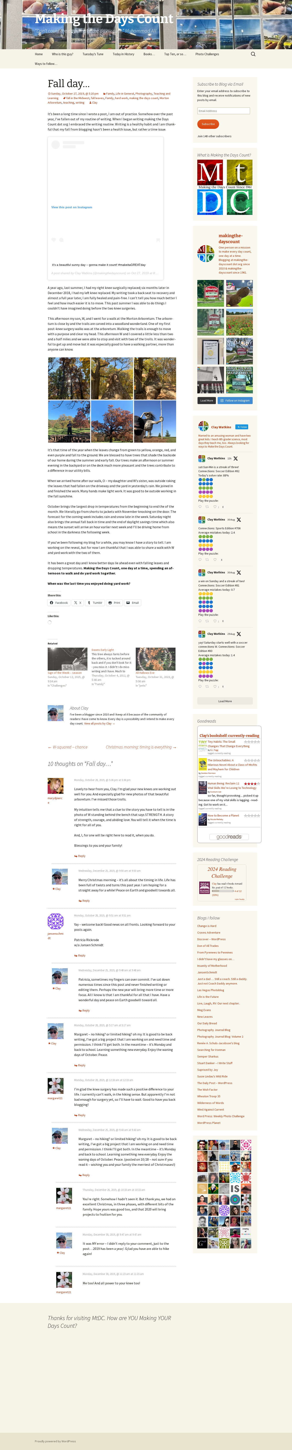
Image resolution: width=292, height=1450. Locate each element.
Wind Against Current (210, 1109)
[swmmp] (202, 1177)
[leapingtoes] (224, 1177)
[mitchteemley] (246, 1243)
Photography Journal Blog (213, 1030)
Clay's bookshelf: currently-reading (229, 735)
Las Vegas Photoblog (210, 990)
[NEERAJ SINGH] (246, 1210)
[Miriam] (235, 1166)
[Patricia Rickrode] (224, 1210)
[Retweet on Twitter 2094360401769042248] (208, 507)
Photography (144, 93)
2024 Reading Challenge (222, 872)
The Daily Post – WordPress (214, 1083)
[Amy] (213, 1177)
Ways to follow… (46, 64)
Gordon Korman (208, 773)
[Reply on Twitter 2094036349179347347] (200, 621)
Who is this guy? (62, 54)
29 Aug (231, 633)
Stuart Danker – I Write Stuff (214, 1063)
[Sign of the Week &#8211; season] (67, 659)
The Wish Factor (207, 1090)
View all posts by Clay (99, 723)
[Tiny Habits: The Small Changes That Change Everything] (203, 745)
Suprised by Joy (207, 1070)
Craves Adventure (208, 932)
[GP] (213, 1166)
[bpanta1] (224, 1232)
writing (80, 102)
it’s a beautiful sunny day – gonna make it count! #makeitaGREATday (99, 264)
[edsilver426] (235, 1177)
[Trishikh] (235, 1145)
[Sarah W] (213, 1232)
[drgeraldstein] (202, 1221)
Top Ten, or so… (175, 54)
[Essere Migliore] (213, 1243)
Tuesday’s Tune (93, 54)
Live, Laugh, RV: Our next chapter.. (218, 1003)
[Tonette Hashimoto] (246, 1177)
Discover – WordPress (211, 939)
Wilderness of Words (210, 1103)
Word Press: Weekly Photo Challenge (221, 1116)
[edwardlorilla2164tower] (224, 1243)
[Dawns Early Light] (114, 667)
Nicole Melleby (216, 819)
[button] (69, 378)
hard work (121, 98)
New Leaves (205, 1017)
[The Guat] (202, 1243)
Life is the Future (208, 997)
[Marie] (224, 1155)
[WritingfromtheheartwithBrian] (202, 1210)
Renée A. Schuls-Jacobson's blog (218, 1043)
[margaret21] (246, 1199)
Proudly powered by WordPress (55, 1441)
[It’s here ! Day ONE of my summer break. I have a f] (239, 380)
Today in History (123, 54)
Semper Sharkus (207, 1056)
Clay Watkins (83, 273)
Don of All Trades (208, 946)
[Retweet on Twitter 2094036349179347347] (208, 621)
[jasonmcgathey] (213, 1145)
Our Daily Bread (207, 1023)
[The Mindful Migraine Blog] (235, 1199)
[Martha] (246, 1188)
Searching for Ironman (211, 1050)
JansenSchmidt (207, 972)
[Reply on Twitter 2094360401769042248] (200, 507)
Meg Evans (204, 1010)
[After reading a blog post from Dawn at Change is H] (239, 322)
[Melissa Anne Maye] (224, 1188)
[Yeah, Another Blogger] (213, 1155)
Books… (149, 54)
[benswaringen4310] (213, 1221)
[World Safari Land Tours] (202, 1188)
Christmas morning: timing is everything (141, 747)
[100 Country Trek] (246, 1166)
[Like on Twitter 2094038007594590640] (216, 560)
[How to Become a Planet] (203, 819)
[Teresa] (235, 1155)
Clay (94, 102)
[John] (202, 1232)
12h (229, 458)
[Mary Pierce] (246, 1145)
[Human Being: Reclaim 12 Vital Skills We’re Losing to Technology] (203, 787)
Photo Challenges (207, 54)
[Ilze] (213, 1210)
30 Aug (231, 519)
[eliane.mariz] (235, 1243)
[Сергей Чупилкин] (224, 1199)
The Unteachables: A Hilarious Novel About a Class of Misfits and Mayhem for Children (232, 764)
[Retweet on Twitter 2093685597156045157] (208, 687)
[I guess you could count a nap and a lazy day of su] (210, 380)
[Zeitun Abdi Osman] (235, 1221)
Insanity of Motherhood (212, 966)
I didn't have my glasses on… (215, 959)
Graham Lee (215, 791)
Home (39, 54)
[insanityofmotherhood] (246, 1232)
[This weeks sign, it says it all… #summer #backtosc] (210, 293)
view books (240, 899)
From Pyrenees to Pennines (215, 952)
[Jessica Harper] (235, 1210)
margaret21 (55, 1098)
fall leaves (97, 98)
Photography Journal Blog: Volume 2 (220, 1036)
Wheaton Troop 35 (208, 1096)
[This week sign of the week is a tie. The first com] (210, 322)
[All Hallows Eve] (155, 659)
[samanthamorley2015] (224, 1166)
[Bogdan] (235, 1232)
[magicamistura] (224, 1221)
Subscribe (208, 124)
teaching (68, 102)
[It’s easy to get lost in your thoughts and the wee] (239, 351)
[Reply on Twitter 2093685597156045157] (200, 687)
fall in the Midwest (77, 98)
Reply (82, 856)
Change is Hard (206, 926)
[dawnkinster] (202, 1155)
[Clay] (224, 1145)
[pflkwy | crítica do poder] (213, 1188)
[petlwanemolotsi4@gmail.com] (213, 1199)
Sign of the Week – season (65, 673)
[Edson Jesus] (246, 1221)
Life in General (125, 93)
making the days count (143, 98)
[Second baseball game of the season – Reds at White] (239, 293)
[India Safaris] (235, 1188)
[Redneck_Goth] (202, 1166)
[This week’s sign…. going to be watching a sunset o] (210, 351)
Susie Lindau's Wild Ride (212, 1076)
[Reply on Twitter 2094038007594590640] (200, 560)
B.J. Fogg (214, 750)
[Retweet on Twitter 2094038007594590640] (208, 560)
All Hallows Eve (145, 673)
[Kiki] (246, 1155)
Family (110, 93)
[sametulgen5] (202, 1199)
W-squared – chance (67, 747)
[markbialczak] (202, 1145)
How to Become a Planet (223, 815)
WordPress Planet (208, 1123)
